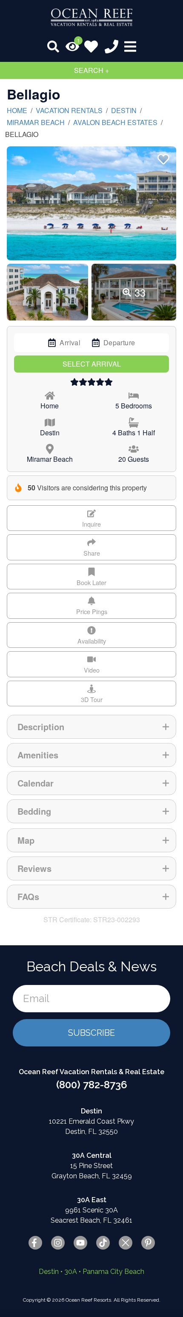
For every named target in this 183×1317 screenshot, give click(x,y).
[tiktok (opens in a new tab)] (103, 1243)
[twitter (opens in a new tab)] (125, 1243)
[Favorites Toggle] (91, 46)
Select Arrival (92, 364)
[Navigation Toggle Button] (130, 46)
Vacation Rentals (69, 110)
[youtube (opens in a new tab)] (80, 1243)
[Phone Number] (111, 46)
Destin (124, 110)
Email (36, 998)
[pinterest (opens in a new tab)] (148, 1243)
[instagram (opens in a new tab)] (58, 1243)
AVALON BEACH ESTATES (115, 122)
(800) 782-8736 (91, 1084)
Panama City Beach (113, 1271)
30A (70, 1271)
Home (17, 110)
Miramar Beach (36, 122)
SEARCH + (91, 70)
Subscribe (91, 1033)
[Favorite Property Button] (162, 156)
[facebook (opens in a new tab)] (35, 1243)
